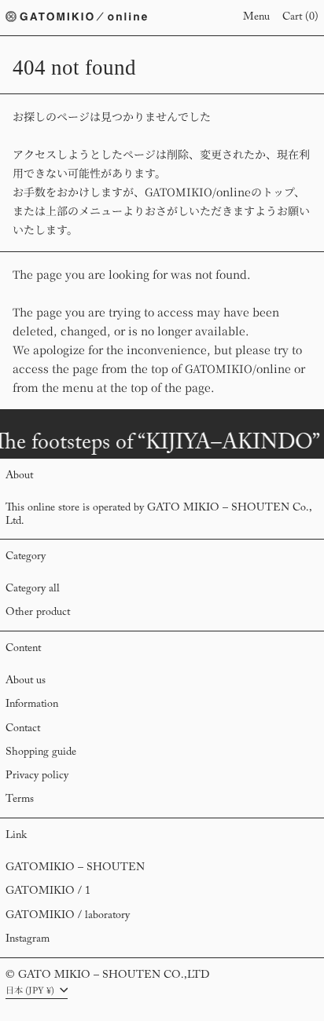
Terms (20, 799)
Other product (38, 612)
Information (32, 704)
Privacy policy (37, 775)
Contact (23, 728)
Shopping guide (41, 752)
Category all (33, 589)
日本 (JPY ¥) (31, 989)
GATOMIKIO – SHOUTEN (75, 867)
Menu (256, 17)
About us (26, 680)
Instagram (28, 939)
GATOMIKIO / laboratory (68, 915)
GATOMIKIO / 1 (48, 891)
